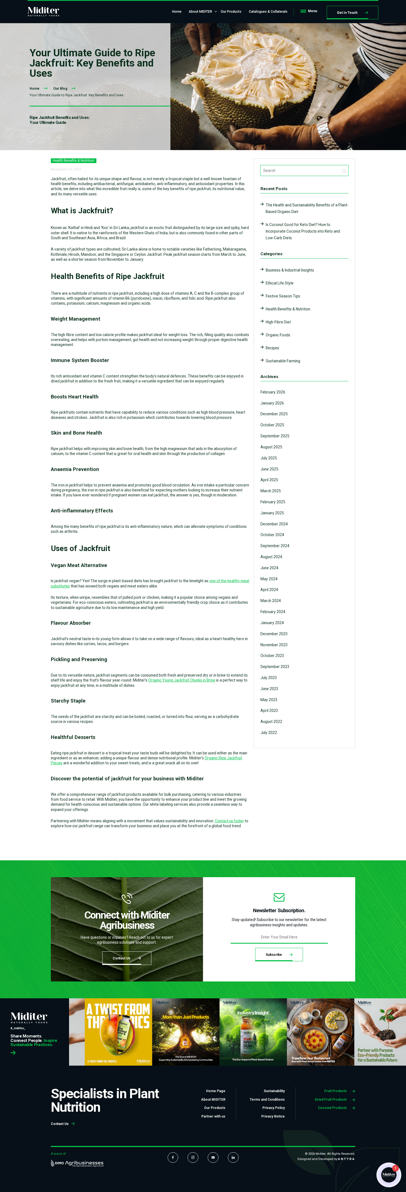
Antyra (346, 1159)
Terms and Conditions (267, 1099)
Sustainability (274, 1091)
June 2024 (269, 568)
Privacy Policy (273, 1108)
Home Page (215, 1091)
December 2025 (274, 414)
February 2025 (272, 502)
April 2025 (269, 480)
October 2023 (272, 655)
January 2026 (272, 403)
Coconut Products (333, 1108)
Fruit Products (336, 1091)
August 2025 (271, 447)
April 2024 (269, 589)
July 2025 (268, 458)
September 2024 (274, 546)
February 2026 (272, 392)
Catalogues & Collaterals (268, 12)
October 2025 (272, 425)
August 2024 (271, 557)
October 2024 (272, 535)
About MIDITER (200, 12)
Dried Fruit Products (331, 1099)
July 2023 (268, 677)
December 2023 (274, 634)
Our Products (231, 12)
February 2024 (272, 612)
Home (176, 12)
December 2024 (274, 524)
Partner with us (213, 1116)
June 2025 (269, 469)
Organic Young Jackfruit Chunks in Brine (181, 680)
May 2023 (269, 700)
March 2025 (270, 491)
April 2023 (269, 710)
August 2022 (271, 721)
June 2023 (269, 689)
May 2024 (269, 579)
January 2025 (272, 513)
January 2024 (272, 623)
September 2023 (274, 666)
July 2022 (268, 732)
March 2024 (270, 600)
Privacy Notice (273, 1116)
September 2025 (274, 436)
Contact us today (229, 821)
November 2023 (274, 645)
